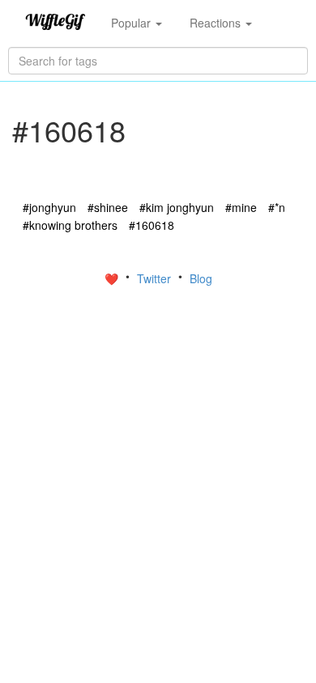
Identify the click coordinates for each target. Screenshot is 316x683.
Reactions (217, 23)
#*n (276, 207)
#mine (241, 207)
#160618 (151, 225)
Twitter (155, 278)
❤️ (113, 278)
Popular (132, 23)
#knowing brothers (70, 225)
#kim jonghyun (176, 207)
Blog (201, 278)
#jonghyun (49, 207)
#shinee (108, 207)
